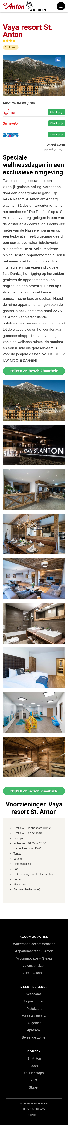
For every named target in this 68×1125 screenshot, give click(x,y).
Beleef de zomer (34, 1037)
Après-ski (34, 1030)
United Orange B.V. (35, 1103)
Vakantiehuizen (34, 966)
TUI (34, 113)
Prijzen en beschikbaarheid (34, 371)
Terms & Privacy (34, 1109)
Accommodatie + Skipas (34, 958)
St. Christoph (34, 1073)
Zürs (34, 1080)
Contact (34, 1115)
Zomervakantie (34, 973)
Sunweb (34, 124)
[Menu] (61, 6)
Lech (34, 1066)
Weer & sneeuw (34, 1016)
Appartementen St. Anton (34, 951)
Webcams (34, 994)
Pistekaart (34, 1008)
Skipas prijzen (34, 1001)
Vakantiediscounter (34, 135)
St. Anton (34, 1058)
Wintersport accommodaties (34, 944)
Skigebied (34, 1023)
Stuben (34, 1087)
